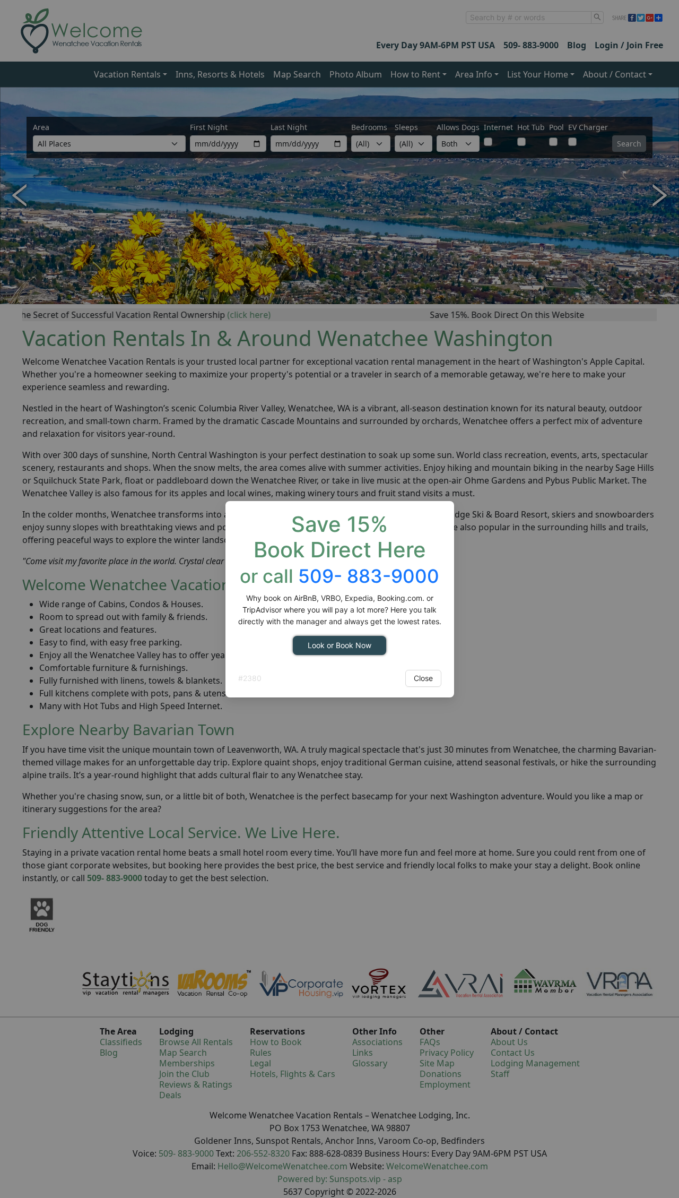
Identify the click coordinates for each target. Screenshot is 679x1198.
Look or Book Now (339, 645)
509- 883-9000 (368, 576)
